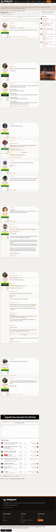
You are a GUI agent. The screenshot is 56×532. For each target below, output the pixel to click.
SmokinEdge (4, 14)
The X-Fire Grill (45, 18)
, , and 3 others (20, 106)
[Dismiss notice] (54, 7)
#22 (37, 63)
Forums (23, 1)
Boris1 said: (13, 283)
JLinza (35, 447)
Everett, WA (7, 221)
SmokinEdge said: (14, 143)
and (16, 157)
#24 (37, 123)
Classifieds (23, 522)
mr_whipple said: (14, 302)
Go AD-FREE (40, 520)
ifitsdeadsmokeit (7, 464)
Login (39, 515)
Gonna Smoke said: (14, 275)
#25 (37, 140)
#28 (37, 207)
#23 (37, 83)
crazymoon (34, 456)
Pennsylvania (6, 153)
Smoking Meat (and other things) (27, 520)
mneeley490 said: (14, 313)
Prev (3, 20)
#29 (37, 224)
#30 (37, 272)
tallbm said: (13, 325)
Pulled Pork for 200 (8, 466)
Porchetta (10, 455)
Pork (14, 444)
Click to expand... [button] (24, 152)
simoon (5, 449)
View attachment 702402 (15, 231)
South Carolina (6, 137)
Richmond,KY (6, 37)
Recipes (22, 515)
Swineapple (6, 471)
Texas (8, 238)
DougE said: (13, 25)
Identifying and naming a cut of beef (11, 458)
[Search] (54, 1)
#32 (37, 378)
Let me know (7, 8)
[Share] (36, 23)
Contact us (5, 520)
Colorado (7, 80)
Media (33, 1)
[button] (20, 1)
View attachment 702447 (15, 148)
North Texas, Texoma (5, 375)
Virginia (7, 190)
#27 (37, 176)
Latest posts (43, 16)
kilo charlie (6, 444)
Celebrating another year (9, 463)
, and (19, 36)
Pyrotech (5, 452)
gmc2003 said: (13, 291)
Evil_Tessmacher (7, 459)
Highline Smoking (7, 468)
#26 (37, 160)
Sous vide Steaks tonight (47, 28)
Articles (27, 1)
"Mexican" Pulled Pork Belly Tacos (11, 442)
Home (4, 515)
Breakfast (44, 26)
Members (39, 1)
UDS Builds (44, 46)
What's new (16, 1)
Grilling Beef (44, 32)
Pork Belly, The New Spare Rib (10, 451)
